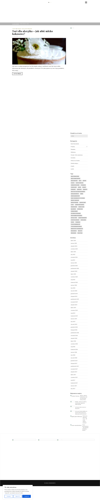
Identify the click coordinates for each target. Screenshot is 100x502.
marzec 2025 (74, 243)
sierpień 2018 (74, 338)
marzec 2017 (74, 385)
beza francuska (75, 176)
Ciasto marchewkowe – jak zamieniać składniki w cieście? (85, 427)
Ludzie (72, 169)
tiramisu (78, 222)
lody (72, 204)
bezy (80, 180)
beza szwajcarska (75, 178)
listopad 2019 (74, 296)
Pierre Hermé (74, 211)
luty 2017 (73, 388)
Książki (72, 166)
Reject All (18, 496)
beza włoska (74, 180)
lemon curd (83, 202)
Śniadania (73, 149)
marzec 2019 (74, 318)
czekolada (74, 187)
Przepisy (73, 146)
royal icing (74, 217)
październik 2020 (75, 268)
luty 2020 (73, 288)
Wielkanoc (73, 152)
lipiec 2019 (73, 307)
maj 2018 (73, 346)
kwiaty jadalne (75, 200)
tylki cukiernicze (75, 224)
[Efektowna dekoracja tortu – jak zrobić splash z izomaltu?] (76, 416)
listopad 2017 (74, 363)
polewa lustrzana (75, 213)
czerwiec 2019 (74, 310)
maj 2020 (73, 279)
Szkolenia (73, 157)
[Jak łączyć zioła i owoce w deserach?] (72, 408)
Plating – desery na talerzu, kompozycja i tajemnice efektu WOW (81, 403)
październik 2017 (75, 366)
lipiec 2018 (73, 341)
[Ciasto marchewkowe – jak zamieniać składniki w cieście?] (76, 425)
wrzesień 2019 (74, 302)
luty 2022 (73, 254)
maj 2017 (73, 380)
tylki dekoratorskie (76, 226)
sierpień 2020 (74, 271)
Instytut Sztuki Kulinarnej (78, 191)
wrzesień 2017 (74, 369)
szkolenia (83, 219)
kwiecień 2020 (74, 282)
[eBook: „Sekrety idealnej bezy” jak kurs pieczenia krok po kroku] (74, 396)
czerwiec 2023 (74, 248)
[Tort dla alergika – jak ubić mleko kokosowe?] (39, 51)
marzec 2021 (74, 262)
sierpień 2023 (74, 246)
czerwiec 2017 (74, 377)
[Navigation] (86, 2)
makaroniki (74, 206)
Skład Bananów (82, 217)
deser (79, 187)
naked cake (81, 206)
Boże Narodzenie (75, 143)
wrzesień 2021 (74, 257)
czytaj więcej (17, 73)
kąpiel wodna (74, 202)
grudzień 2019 (74, 293)
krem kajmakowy (75, 195)
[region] (18, 492)
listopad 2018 (74, 329)
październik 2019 (75, 299)
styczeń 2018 (74, 357)
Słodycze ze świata (75, 160)
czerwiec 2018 (74, 343)
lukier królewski (79, 204)
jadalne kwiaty (75, 193)
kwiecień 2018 (74, 349)
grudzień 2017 (74, 360)
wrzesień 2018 (74, 335)
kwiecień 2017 (74, 383)
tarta (72, 222)
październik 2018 (75, 332)
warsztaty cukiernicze (77, 228)
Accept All (26, 496)
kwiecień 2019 (74, 316)
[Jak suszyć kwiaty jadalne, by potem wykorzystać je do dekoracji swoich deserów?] (72, 412)
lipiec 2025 (73, 240)
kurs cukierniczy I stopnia (78, 198)
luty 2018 (73, 355)
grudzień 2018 (74, 327)
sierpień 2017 (74, 371)
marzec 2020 (74, 285)
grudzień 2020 (74, 265)
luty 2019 (73, 321)
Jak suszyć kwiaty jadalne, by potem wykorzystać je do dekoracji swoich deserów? (81, 413)
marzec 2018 (74, 352)
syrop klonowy (75, 219)
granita (85, 189)
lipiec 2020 (73, 274)
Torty (14, 28)
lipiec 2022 (73, 251)
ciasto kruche (79, 182)
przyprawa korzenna (76, 215)
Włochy (80, 230)
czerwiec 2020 (74, 276)
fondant (73, 189)
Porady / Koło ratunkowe (24, 28)
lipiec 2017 (73, 374)
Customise (9, 496)
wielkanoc (74, 230)
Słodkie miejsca (74, 163)
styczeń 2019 (74, 324)
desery (84, 187)
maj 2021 (73, 260)
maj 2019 (73, 313)
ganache (79, 189)
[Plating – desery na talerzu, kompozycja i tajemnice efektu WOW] (72, 403)
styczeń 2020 (74, 290)
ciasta (72, 182)
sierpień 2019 (74, 304)
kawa (81, 193)
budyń (84, 180)
